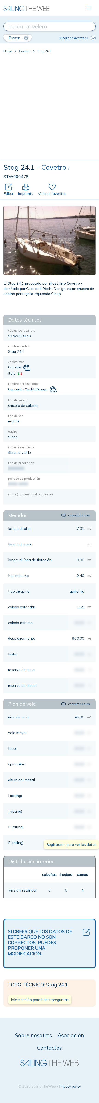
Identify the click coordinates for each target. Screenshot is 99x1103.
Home (7, 51)
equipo (13, 431)
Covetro (24, 51)
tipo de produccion (21, 463)
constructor (16, 362)
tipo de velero (17, 400)
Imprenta (25, 193)
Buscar (15, 37)
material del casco (21, 447)
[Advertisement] (49, 108)
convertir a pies (79, 515)
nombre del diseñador (23, 384)
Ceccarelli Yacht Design (27, 389)
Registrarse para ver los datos (71, 844)
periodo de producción (24, 478)
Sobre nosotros (33, 1035)
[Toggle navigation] (89, 8)
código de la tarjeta (21, 330)
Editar (8, 193)
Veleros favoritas (52, 193)
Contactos (49, 1047)
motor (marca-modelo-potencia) (30, 494)
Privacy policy (70, 1086)
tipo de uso (15, 416)
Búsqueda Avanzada (73, 38)
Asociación (71, 1035)
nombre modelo (19, 346)
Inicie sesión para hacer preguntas (40, 999)
